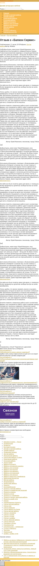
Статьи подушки (9, 521)
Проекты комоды (10, 492)
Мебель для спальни (11, 25)
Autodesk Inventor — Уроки (12, 442)
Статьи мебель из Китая (12, 509)
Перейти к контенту (6, 1)
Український (8, 532)
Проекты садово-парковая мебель (15, 497)
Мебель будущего (10, 22)
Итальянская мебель (11, 456)
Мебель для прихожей (11, 473)
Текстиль (7, 530)
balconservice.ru (5, 181)
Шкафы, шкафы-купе (11, 534)
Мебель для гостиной (11, 23)
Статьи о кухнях (9, 514)
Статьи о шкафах (9, 518)
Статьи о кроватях (10, 513)
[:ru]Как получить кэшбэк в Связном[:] (13, 422)
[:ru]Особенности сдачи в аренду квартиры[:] (15, 352)
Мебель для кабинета (11, 471)
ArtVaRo (2, 2)
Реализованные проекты (12, 502)
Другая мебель (9, 454)
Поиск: (2, 9)
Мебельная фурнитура (11, 478)
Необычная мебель (10, 483)
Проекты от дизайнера (11, 495)
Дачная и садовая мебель (12, 15)
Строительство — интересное (13, 527)
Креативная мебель (10, 18)
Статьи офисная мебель (12, 520)
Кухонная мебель (10, 20)
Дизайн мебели (9, 17)
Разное (6, 501)
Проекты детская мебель (12, 488)
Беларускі (7, 445)
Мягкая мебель (9, 27)
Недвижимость (9, 482)
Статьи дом (7, 506)
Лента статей (8, 463)
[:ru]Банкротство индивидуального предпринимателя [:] (18, 382)
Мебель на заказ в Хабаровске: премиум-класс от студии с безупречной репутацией (21, 541)
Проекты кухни (9, 494)
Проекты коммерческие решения (15, 490)
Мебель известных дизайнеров (14, 476)
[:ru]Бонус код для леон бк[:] (9, 402)
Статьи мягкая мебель (11, 511)
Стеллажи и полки (10, 523)
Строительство (9, 525)
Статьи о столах (9, 516)
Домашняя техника (10, 452)
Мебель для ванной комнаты (13, 466)
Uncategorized (8, 443)
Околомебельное (10, 487)
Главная (6, 13)
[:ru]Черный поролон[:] (7, 393)
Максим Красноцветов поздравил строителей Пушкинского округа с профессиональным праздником (19, 545)
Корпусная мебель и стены (13, 457)
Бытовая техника (9, 447)
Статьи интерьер (9, 508)
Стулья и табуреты (10, 30)
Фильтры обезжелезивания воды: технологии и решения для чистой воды (20, 553)
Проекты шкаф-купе (11, 499)
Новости (6, 29)
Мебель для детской (11, 469)
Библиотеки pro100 (10, 32)
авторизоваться (5, 432)
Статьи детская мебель (11, 504)
